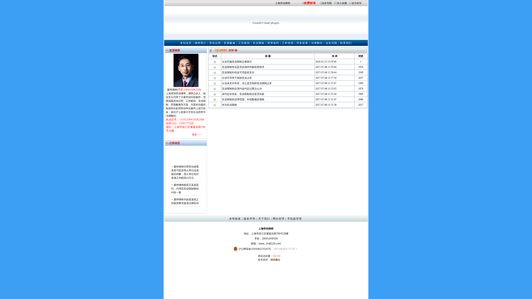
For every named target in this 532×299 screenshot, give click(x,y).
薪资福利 (273, 43)
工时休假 (288, 43)
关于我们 (264, 218)
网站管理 (278, 218)
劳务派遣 (302, 43)
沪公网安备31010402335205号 (255, 249)
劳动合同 (215, 43)
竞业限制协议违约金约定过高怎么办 (242, 88)
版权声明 (249, 218)
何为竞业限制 (229, 104)
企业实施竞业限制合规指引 (237, 61)
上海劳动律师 (282, 3)
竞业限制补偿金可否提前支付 (238, 72)
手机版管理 (294, 218)
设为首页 (357, 3)
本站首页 (186, 43)
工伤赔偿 (244, 43)
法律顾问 (317, 43)
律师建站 (275, 259)
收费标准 (310, 3)
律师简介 (200, 43)
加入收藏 (342, 3)
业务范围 (327, 3)
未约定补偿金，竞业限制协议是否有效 (243, 94)
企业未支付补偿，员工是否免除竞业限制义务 (247, 83)
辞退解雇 (229, 43)
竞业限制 (259, 43)
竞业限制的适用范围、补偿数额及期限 (243, 99)
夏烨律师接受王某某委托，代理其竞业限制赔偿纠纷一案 (185, 186)
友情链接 (235, 218)
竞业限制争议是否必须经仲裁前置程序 (243, 67)
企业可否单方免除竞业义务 (237, 77)
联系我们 (346, 43)
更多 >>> (197, 134)
